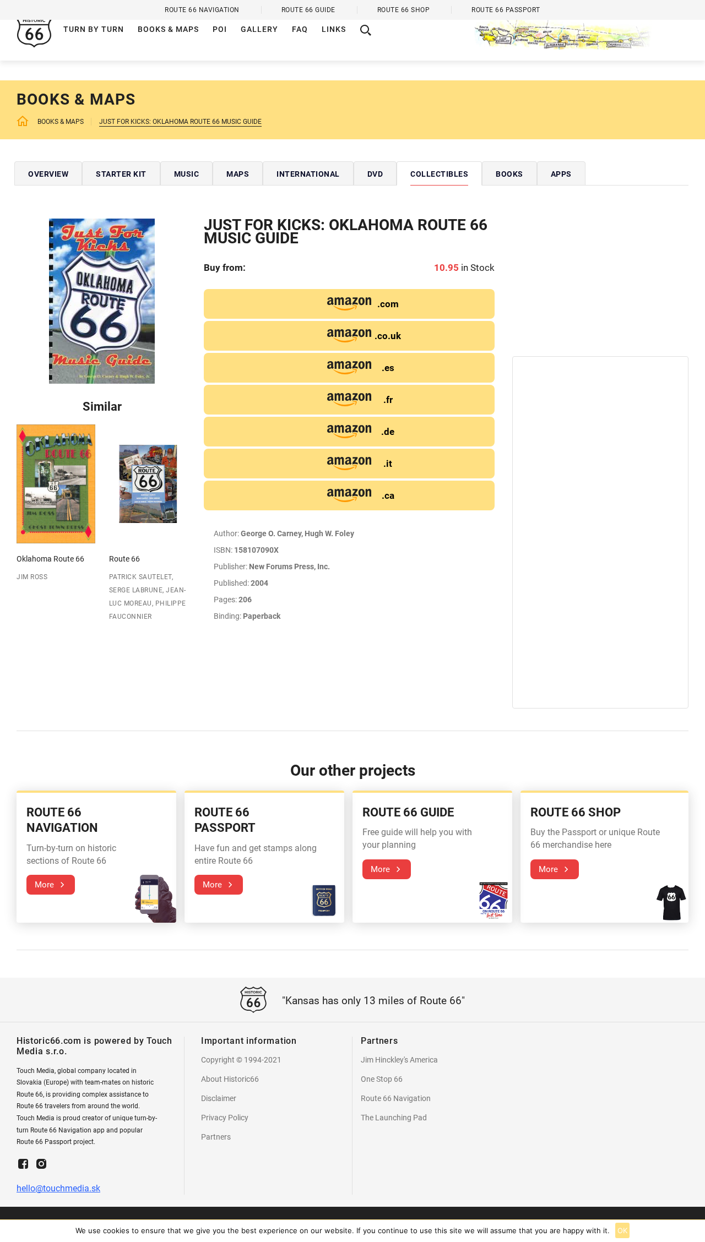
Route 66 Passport (505, 10)
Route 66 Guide (308, 10)
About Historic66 (230, 1079)
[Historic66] (581, 30)
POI (220, 29)
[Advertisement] (600, 287)
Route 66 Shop (403, 10)
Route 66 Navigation (396, 1098)
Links (334, 29)
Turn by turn (93, 29)
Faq (300, 29)
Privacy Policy (224, 1117)
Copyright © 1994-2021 (241, 1059)
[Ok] (691, 1230)
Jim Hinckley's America (399, 1059)
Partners (216, 1136)
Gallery (259, 29)
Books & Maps (168, 29)
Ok (622, 1230)
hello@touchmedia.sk (58, 1188)
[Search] (366, 30)
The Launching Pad (394, 1117)
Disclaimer (218, 1098)
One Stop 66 (382, 1079)
